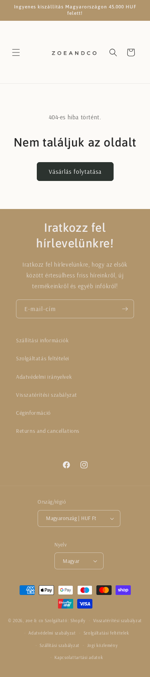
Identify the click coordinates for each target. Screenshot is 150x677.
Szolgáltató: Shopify (65, 620)
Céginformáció (33, 412)
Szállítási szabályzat (60, 645)
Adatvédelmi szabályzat (52, 633)
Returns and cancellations (48, 430)
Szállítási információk (42, 340)
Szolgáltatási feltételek (106, 633)
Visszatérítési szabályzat (46, 394)
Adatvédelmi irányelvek (44, 376)
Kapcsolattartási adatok (78, 657)
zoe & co (35, 620)
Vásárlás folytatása (75, 171)
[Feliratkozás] (125, 308)
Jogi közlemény (102, 645)
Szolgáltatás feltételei (42, 358)
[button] (16, 52)
